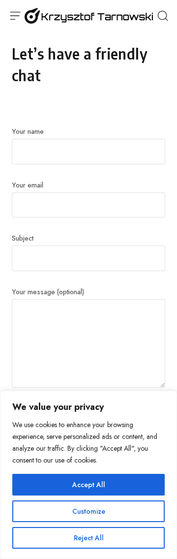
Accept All (88, 485)
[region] (88, 475)
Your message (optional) (48, 292)
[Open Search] (163, 16)
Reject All (89, 538)
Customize (88, 511)
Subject (22, 238)
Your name (28, 131)
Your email (27, 185)
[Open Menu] (15, 16)
